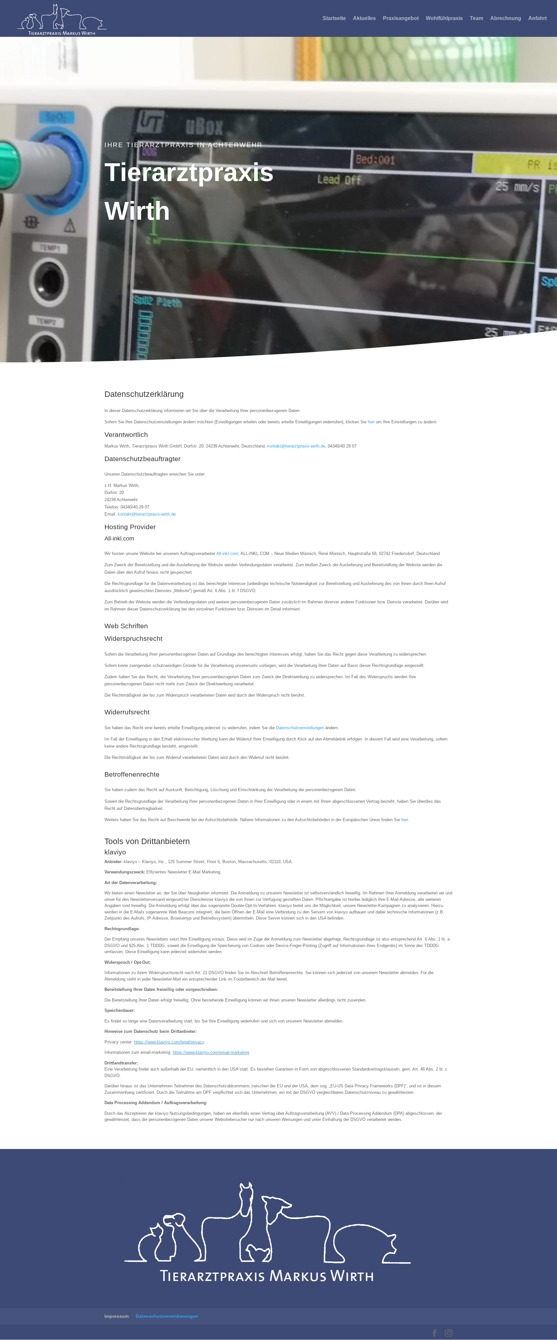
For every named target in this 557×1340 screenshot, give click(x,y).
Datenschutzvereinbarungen (167, 1316)
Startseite (334, 18)
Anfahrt (537, 18)
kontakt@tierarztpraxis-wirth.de (296, 446)
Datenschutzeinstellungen (300, 727)
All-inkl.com (227, 553)
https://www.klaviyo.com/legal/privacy (169, 1042)
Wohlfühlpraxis (444, 18)
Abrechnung (505, 18)
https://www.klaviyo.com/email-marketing (211, 1052)
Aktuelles (364, 18)
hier (371, 421)
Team (476, 18)
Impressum (116, 1316)
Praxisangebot (401, 18)
